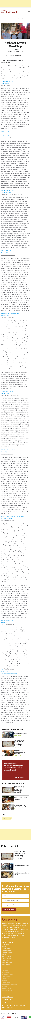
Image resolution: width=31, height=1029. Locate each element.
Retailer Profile (6, 948)
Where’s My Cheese (7, 962)
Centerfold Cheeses (7, 952)
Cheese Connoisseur (6, 19)
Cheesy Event (5, 960)
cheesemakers (7, 818)
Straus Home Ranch (22, 611)
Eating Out (4, 954)
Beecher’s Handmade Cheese (17, 718)
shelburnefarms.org (7, 85)
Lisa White (16, 49)
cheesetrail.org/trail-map (8, 615)
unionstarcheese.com (7, 317)
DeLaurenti (20, 686)
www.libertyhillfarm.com (9, 138)
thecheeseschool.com (7, 520)
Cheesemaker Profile (18, 19)
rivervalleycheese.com (8, 624)
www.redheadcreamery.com (10, 395)
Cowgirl (3, 603)
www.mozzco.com (7, 454)
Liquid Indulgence (6, 956)
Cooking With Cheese (7, 958)
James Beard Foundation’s (18, 501)
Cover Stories (5, 944)
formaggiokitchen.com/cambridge (11, 194)
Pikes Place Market (8, 669)
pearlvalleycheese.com (8, 255)
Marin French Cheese (18, 601)
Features (4, 946)
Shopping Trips (6, 964)
